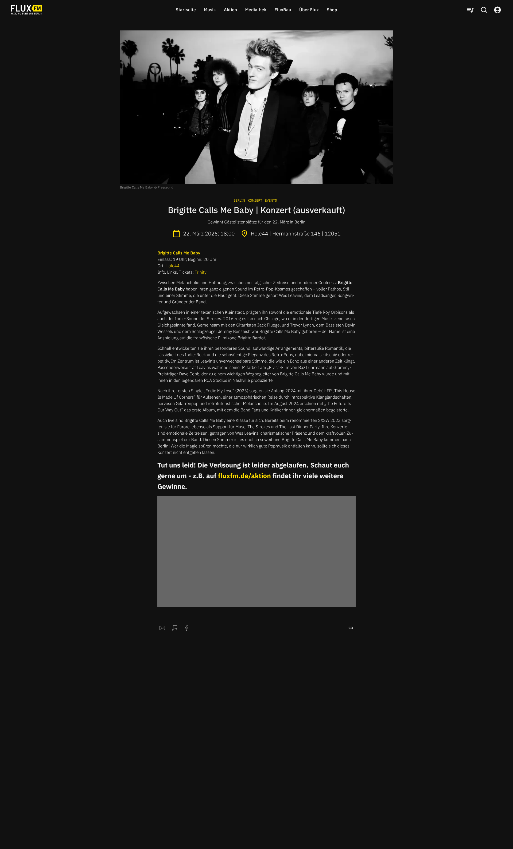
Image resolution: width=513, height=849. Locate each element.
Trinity (201, 272)
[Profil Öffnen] (497, 10)
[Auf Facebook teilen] (187, 628)
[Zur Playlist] (470, 10)
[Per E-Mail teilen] (162, 628)
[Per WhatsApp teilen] (174, 628)
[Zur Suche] (484, 10)
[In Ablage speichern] (351, 628)
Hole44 (173, 266)
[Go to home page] (26, 10)
